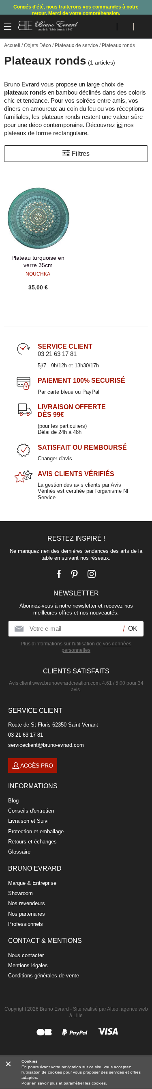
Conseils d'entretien (31, 811)
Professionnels (25, 924)
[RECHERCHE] (109, 27)
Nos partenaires (26, 914)
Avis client (54, 683)
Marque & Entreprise (32, 883)
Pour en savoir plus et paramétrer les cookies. (64, 1083)
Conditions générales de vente (43, 976)
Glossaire (19, 852)
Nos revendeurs (26, 903)
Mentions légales (28, 965)
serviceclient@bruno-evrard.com (46, 745)
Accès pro (36, 765)
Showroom (20, 893)
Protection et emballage (36, 831)
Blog (13, 801)
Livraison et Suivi (28, 821)
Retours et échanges (32, 842)
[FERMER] (8, 1064)
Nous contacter (26, 955)
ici (119, 124)
